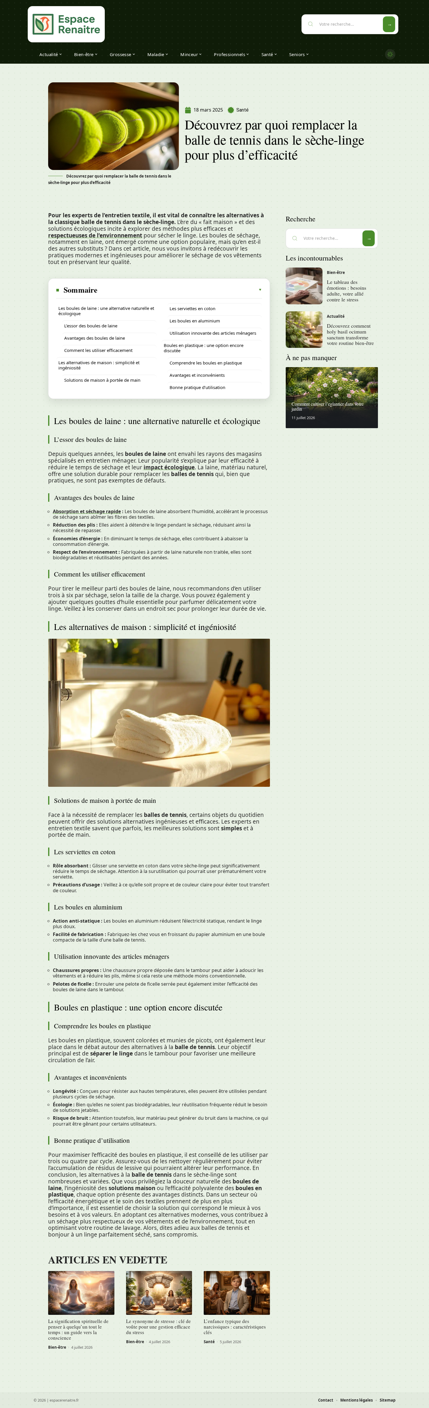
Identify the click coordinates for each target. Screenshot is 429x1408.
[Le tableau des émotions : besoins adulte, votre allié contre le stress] (304, 286)
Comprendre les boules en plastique (206, 363)
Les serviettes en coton (192, 308)
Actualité (336, 316)
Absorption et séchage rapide (87, 511)
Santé (242, 110)
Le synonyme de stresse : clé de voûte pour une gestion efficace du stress (158, 1327)
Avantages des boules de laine (94, 338)
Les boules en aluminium (195, 321)
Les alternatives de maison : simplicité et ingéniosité (98, 365)
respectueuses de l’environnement (95, 235)
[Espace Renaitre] (66, 24)
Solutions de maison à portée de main (102, 380)
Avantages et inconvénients (197, 375)
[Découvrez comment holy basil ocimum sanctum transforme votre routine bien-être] (304, 329)
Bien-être (57, 1347)
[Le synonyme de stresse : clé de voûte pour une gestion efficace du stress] (159, 1293)
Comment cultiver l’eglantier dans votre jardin (328, 406)
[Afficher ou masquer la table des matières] (180, 289)
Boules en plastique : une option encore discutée (203, 347)
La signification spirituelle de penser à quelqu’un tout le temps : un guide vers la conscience (78, 1329)
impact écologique (169, 467)
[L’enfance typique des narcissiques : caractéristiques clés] (237, 1293)
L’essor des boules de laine (90, 326)
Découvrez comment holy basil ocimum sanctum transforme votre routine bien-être (350, 334)
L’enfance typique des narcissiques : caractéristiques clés (235, 1327)
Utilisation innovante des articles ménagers (213, 333)
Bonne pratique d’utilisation (197, 387)
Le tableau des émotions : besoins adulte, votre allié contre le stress (346, 290)
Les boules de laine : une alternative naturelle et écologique (106, 310)
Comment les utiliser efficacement (98, 350)
